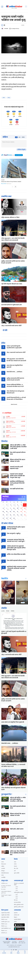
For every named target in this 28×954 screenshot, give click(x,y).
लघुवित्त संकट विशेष (5, 915)
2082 (16, 890)
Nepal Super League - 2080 (6, 896)
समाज (2, 862)
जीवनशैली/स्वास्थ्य (5, 873)
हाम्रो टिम (15, 913)
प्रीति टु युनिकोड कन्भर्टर (18, 904)
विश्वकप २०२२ (4, 930)
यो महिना (12, 611)
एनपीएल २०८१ (4, 883)
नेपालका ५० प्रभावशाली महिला (19, 884)
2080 (16, 887)
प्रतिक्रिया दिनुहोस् (21, 150)
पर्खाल (4, 97)
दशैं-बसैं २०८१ (4, 933)
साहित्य (2, 866)
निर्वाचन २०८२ (4, 926)
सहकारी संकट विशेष (5, 913)
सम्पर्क (15, 922)
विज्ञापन (15, 917)
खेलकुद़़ (3, 871)
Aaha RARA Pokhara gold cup (6, 892)
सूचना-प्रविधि (16, 873)
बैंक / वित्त (16, 868)
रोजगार (15, 866)
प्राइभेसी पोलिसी (17, 919)
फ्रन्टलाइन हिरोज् (17, 902)
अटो (15, 871)
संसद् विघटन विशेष (5, 917)
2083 (16, 898)
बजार (15, 862)
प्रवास (2, 875)
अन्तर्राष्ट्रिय (3, 877)
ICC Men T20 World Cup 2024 (6, 886)
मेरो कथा (15, 900)
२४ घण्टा (2, 611)
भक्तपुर (9, 97)
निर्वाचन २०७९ (4, 924)
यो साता (7, 611)
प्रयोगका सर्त (16, 915)
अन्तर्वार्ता (3, 868)
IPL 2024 (3, 889)
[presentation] (12, 187)
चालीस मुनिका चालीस (18, 892)
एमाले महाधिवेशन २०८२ (6, 928)
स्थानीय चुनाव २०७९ (5, 922)
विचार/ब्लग (3, 864)
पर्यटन (15, 864)
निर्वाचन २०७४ (4, 919)
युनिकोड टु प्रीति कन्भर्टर (18, 907)
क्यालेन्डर (5, 496)
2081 (16, 888)
